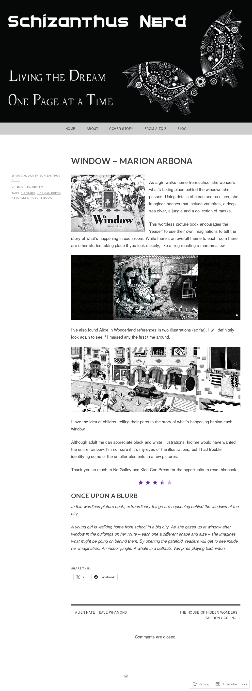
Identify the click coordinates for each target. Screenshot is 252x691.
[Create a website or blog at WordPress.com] (126, 676)
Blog (182, 128)
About (92, 128)
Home (70, 128)
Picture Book (41, 197)
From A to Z (155, 128)
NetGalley (20, 197)
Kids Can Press (49, 193)
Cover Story (121, 128)
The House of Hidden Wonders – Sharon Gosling (210, 615)
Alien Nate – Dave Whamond (101, 612)
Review (37, 186)
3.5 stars (28, 193)
